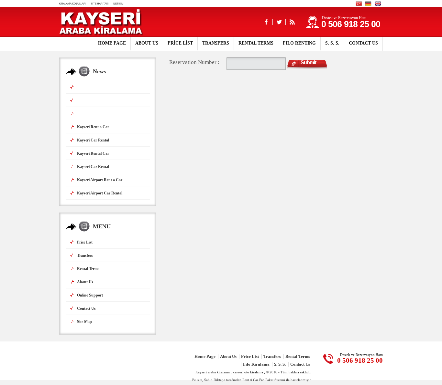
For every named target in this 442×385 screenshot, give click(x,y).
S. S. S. (332, 43)
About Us (228, 356)
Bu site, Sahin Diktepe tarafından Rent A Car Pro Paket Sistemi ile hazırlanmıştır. (252, 380)
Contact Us (300, 364)
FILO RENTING (299, 43)
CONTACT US (363, 43)
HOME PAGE (112, 43)
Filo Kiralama (256, 364)
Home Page (204, 356)
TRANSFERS (215, 43)
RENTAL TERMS (255, 43)
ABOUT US (146, 43)
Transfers (272, 356)
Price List (250, 356)
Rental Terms (297, 356)
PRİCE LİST (180, 43)
